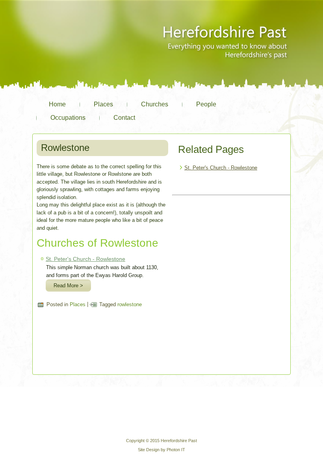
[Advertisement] (231, 247)
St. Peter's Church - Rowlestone (85, 259)
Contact (124, 117)
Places (103, 104)
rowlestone (129, 304)
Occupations (67, 117)
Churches (154, 104)
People (206, 104)
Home (57, 104)
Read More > (68, 285)
